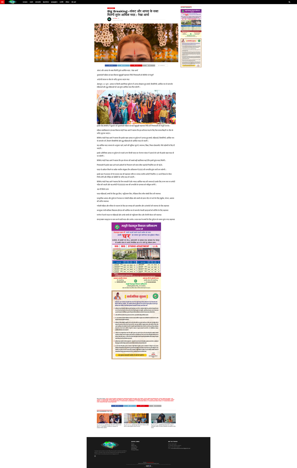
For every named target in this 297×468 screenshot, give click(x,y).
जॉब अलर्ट (73, 2)
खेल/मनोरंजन (46, 2)
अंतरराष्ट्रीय (38, 2)
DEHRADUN (120, 398)
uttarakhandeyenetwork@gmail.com (180, 448)
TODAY (151, 399)
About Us (133, 445)
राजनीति (61, 2)
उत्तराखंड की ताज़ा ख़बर (103, 401)
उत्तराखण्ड (25, 2)
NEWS (110, 399)
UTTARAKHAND (104, 400)
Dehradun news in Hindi (130, 398)
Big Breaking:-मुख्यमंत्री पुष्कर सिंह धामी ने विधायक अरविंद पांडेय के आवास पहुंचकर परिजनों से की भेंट (136, 425)
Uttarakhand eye (114, 400)
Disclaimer (134, 448)
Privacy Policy (135, 449)
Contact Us (134, 447)
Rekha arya (146, 399)
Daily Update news (111, 398)
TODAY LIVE (157, 399)
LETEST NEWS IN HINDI (164, 398)
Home (132, 444)
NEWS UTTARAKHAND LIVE (136, 399)
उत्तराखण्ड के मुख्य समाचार (112, 401)
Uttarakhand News (141, 400)
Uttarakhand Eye (150, 462)
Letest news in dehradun (151, 398)
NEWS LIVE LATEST (123, 399)
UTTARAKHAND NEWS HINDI (154, 400)
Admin (115, 18)
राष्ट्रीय (31, 2)
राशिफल (67, 2)
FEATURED (140, 398)
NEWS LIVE (115, 399)
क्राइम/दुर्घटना (54, 2)
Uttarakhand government (127, 400)
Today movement (165, 399)
